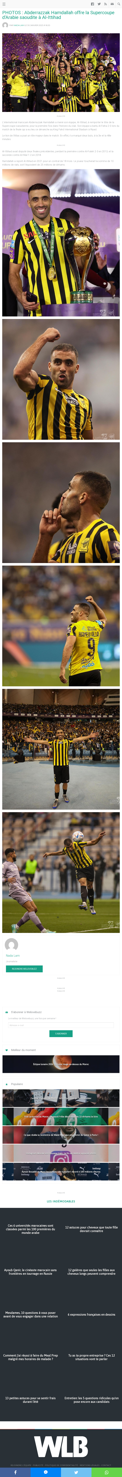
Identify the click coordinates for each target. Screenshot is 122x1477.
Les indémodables (61, 1201)
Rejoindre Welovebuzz (24, 969)
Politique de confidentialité (61, 1465)
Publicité (38, 1465)
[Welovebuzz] (13, 4)
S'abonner (61, 1033)
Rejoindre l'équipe (21, 1465)
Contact (106, 1465)
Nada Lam (19, 25)
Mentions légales (89, 1465)
